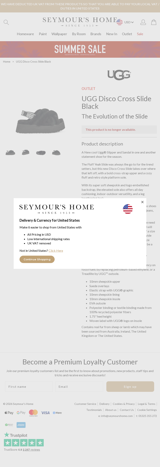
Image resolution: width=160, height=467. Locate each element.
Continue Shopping (37, 259)
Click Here (56, 250)
